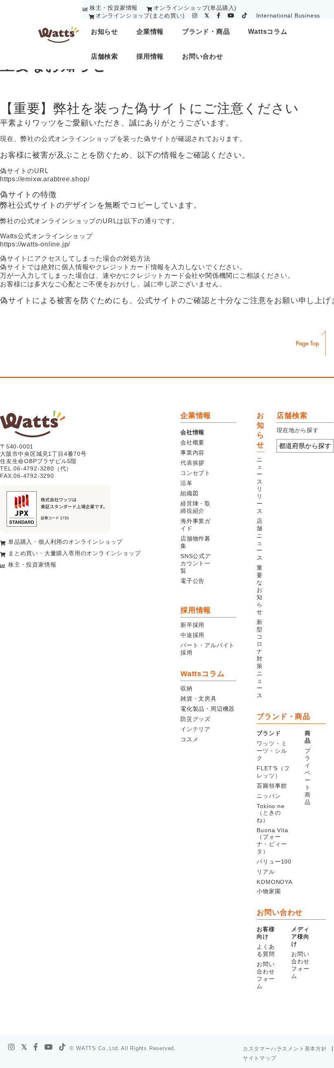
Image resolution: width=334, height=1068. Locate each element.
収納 (186, 688)
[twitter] (206, 15)
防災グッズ (195, 719)
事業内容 (192, 452)
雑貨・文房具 (198, 698)
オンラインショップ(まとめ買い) (140, 15)
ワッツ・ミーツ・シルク (272, 750)
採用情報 (150, 56)
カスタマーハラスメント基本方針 (285, 1049)
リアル (266, 871)
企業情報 (150, 31)
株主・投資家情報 (114, 7)
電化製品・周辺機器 (207, 708)
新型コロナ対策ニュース (260, 659)
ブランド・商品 (206, 31)
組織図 (189, 493)
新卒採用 (192, 625)
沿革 (186, 483)
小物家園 (269, 891)
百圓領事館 (272, 785)
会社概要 (192, 442)
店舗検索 (104, 56)
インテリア (195, 729)
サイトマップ (260, 1058)
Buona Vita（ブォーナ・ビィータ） (272, 841)
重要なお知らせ (260, 590)
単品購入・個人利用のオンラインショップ (65, 541)
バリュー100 (274, 861)
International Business (288, 15)
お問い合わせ (202, 56)
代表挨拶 (192, 462)
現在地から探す (298, 430)
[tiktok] (244, 15)
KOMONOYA (274, 882)
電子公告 (192, 581)
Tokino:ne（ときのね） (270, 813)
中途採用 (192, 635)
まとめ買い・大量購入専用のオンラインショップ (74, 553)
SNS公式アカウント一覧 (195, 563)
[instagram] (195, 15)
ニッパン (269, 796)
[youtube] (231, 15)
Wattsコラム (267, 31)
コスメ (189, 739)
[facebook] (219, 15)
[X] (24, 1047)
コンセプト (195, 473)
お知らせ (104, 31)
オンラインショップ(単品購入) (195, 7)
